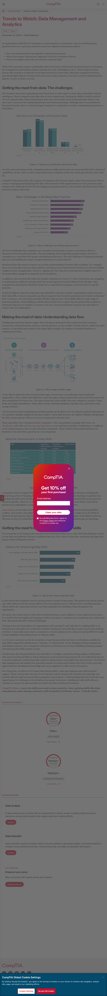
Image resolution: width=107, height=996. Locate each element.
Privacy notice (48, 521)
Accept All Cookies (46, 991)
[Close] (103, 977)
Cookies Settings (26, 991)
